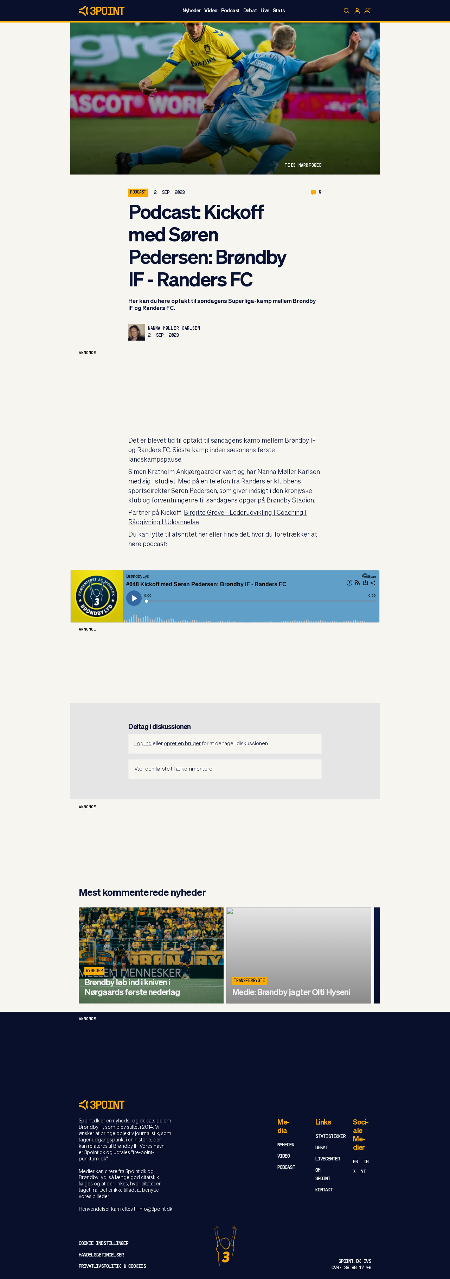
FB (355, 1162)
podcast (138, 192)
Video (210, 10)
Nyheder (191, 10)
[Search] (346, 11)
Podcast (230, 10)
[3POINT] (225, 1105)
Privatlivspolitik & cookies (112, 1266)
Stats (279, 10)
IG (366, 1162)
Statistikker (330, 1136)
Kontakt (324, 1190)
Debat (250, 10)
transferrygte (249, 981)
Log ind (143, 743)
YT (363, 1172)
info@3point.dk (155, 1209)
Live (265, 10)
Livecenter (327, 1159)
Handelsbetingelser (101, 1255)
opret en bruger (182, 743)
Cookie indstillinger (103, 1243)
